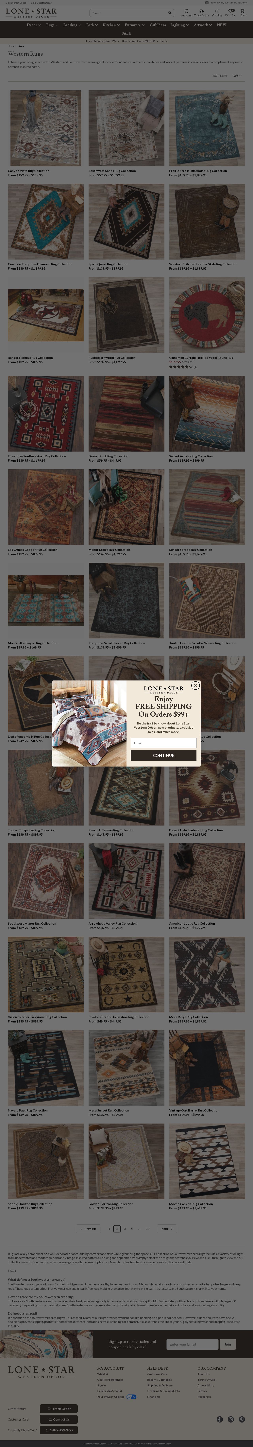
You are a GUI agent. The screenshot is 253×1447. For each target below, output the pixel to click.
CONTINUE (163, 755)
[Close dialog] (195, 685)
